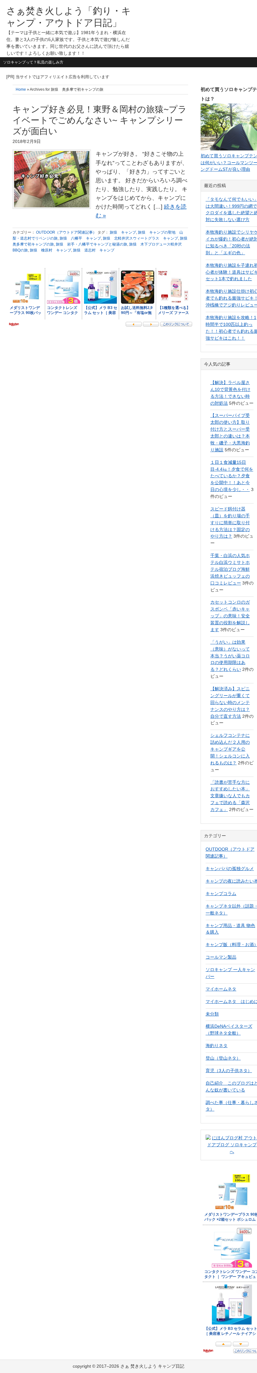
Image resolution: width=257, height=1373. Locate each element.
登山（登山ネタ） (223, 1058)
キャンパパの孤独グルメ (230, 868)
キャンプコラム (221, 893)
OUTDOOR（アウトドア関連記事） (66, 232)
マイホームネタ (221, 988)
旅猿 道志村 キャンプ (93, 250)
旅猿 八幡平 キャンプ (80, 238)
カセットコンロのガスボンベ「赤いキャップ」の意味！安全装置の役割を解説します (230, 616)
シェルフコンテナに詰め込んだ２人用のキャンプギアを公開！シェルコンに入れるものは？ (230, 749)
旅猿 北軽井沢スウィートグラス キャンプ (140, 238)
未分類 (212, 1013)
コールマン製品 (221, 957)
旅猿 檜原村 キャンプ (50, 250)
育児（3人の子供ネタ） (229, 1070)
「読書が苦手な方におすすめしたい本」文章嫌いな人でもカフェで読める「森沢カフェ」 (230, 796)
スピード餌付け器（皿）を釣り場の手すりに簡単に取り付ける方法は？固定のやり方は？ (230, 522)
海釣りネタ (217, 1045)
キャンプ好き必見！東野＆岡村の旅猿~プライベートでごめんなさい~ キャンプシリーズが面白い (100, 120)
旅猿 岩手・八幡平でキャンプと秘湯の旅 (91, 244)
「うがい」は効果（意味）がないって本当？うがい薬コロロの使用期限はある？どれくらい (230, 656)
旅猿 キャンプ (123, 232)
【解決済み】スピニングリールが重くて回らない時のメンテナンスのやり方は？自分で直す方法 (230, 702)
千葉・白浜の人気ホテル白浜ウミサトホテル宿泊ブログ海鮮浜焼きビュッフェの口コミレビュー (230, 569)
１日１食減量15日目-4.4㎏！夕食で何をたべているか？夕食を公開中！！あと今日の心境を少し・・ (231, 476)
